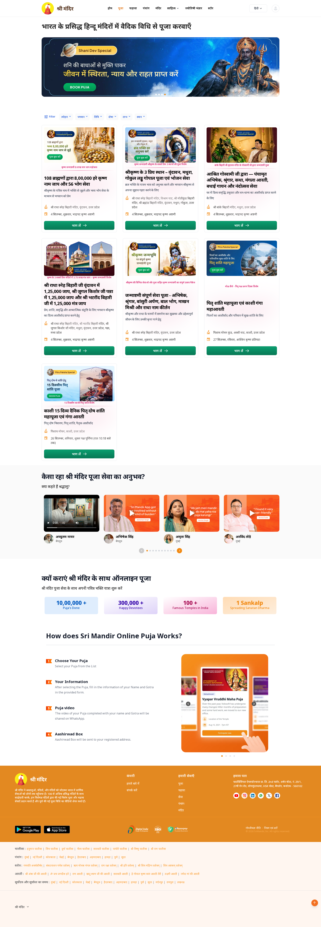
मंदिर (158, 8)
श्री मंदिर (20, 907)
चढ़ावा (133, 8)
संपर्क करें (132, 790)
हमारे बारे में (133, 783)
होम (110, 8)
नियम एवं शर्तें (270, 828)
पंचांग (146, 8)
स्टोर (210, 8)
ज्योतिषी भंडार (193, 8)
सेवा (180, 797)
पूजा (120, 8)
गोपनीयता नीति (253, 828)
